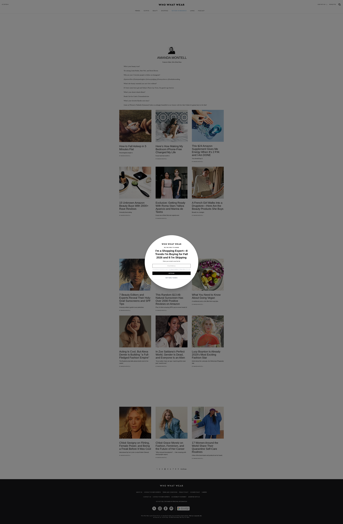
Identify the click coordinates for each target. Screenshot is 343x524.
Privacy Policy (182, 269)
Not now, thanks (171, 278)
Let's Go (171, 273)
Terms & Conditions (174, 269)
